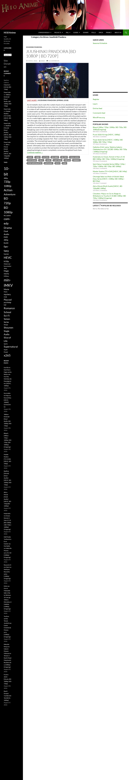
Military (6, 276)
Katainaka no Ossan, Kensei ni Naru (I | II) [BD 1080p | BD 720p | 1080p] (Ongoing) (109, 158)
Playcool (8, 299)
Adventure (9, 194)
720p (7, 181)
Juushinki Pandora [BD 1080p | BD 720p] (51, 53)
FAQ (67, 32)
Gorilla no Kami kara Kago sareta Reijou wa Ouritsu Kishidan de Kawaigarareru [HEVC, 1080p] (7, 377)
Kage (43, 61)
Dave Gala (7, 92)
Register (96, 99)
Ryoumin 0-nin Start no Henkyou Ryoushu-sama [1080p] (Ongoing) (7, 571)
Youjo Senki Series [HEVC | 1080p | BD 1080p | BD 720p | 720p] (108, 141)
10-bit (30, 157)
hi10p (49, 160)
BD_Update (7, 215)
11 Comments (54, 61)
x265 (64, 163)
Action (46, 157)
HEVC (41, 160)
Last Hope (57, 160)
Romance (9, 308)
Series (6, 322)
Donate (85, 32)
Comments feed (99, 113)
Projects (57, 32)
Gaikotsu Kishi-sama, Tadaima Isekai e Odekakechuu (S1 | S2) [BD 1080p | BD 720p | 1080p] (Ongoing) (110, 149)
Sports (6, 344)
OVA (5, 297)
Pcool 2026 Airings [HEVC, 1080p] (106, 134)
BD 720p (64, 157)
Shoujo (6, 324)
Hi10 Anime (10, 32)
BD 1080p (55, 157)
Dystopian (32, 160)
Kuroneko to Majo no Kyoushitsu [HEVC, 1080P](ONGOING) (7, 400)
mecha (67, 160)
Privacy (109, 32)
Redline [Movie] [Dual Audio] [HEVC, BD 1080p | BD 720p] (7, 132)
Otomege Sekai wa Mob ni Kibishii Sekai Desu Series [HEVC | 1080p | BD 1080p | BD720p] (108, 178)
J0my (5, 268)
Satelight (48, 163)
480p (6, 178)
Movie (6, 289)
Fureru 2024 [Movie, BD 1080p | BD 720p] (7, 679)
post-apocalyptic (35, 163)
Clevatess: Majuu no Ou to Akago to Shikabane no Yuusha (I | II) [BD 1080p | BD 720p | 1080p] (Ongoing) (109, 195)
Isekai (9, 266)
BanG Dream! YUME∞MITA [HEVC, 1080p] (7, 695)
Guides (75, 32)
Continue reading (35, 152)
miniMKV (76, 160)
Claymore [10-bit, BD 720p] (7, 87)
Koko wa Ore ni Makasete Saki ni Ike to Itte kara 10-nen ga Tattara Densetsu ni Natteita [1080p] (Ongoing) (7, 597)
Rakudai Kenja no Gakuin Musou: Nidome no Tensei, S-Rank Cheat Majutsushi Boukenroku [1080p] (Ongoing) (7, 655)
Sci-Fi (58, 163)
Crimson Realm (44, 32)
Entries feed (97, 108)
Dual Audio (74, 157)
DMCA (101, 32)
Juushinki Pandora (34, 47)
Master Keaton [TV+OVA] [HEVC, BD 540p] (110, 171)
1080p (38, 157)
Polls (93, 32)
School (7, 312)
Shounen (8, 327)
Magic (6, 271)
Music (5, 292)
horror (6, 266)
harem (6, 254)
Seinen (7, 319)
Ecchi (6, 243)
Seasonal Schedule (100, 43)
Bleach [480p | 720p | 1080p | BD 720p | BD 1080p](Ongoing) (7, 440)
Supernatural (11, 346)
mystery (7, 294)
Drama (8, 227)
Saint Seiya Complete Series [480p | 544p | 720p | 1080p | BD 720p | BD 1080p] (109, 165)
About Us (118, 32)
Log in (95, 104)
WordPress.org (99, 117)
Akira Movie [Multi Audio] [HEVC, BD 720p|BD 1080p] (7, 151)
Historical (7, 264)
